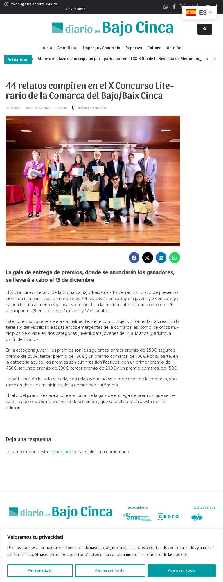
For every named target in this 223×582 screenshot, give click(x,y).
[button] (75, 8)
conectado (62, 452)
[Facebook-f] (174, 6)
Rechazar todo (110, 570)
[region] (111, 555)
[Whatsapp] (165, 6)
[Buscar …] (204, 29)
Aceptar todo (181, 570)
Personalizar (40, 570)
